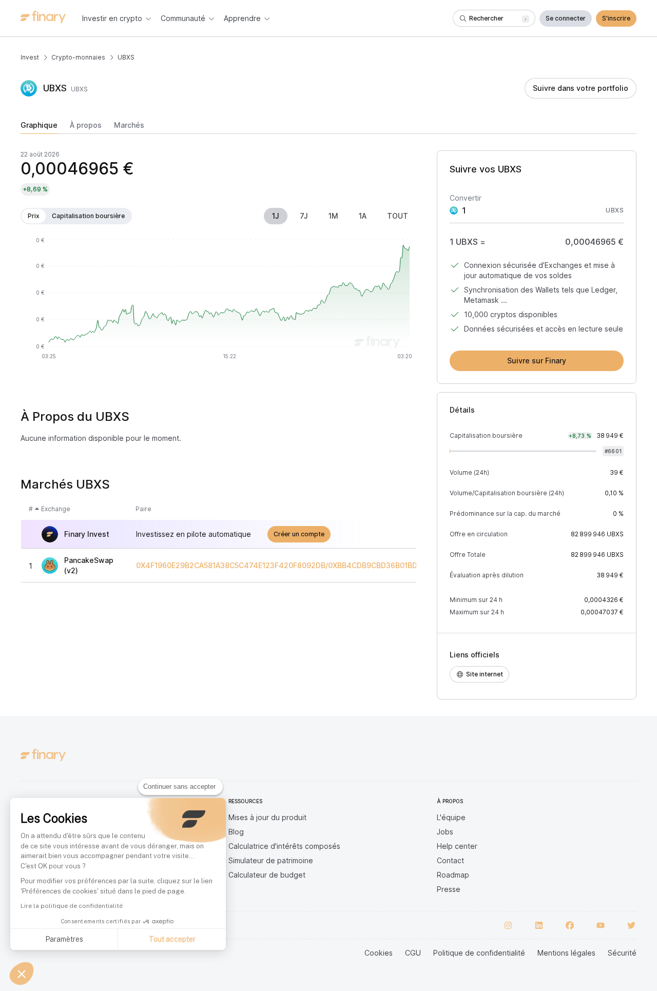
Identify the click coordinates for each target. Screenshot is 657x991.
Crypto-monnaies (78, 57)
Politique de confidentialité (479, 952)
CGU (413, 952)
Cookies (378, 952)
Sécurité (622, 952)
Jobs (445, 831)
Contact (450, 860)
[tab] (39, 127)
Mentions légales (566, 952)
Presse (448, 889)
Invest (30, 57)
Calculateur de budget (266, 874)
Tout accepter (172, 939)
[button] (21, 973)
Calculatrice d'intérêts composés (284, 846)
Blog (236, 831)
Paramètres (64, 939)
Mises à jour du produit (267, 817)
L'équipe (451, 817)
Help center (457, 846)
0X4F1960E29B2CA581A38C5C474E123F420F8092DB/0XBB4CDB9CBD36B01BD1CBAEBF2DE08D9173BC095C (328, 565)
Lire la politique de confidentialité (72, 905)
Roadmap (453, 874)
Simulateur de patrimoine (270, 860)
